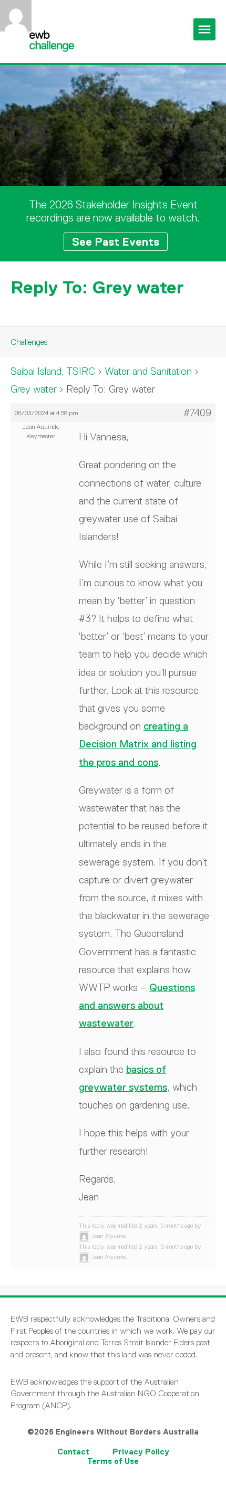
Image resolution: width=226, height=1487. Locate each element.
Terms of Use (113, 1461)
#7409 (197, 413)
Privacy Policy (140, 1451)
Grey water (34, 389)
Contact (73, 1451)
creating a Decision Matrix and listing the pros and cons (138, 744)
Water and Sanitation (148, 371)
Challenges (29, 342)
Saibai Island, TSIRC (53, 371)
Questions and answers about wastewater (137, 1005)
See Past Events (115, 242)
